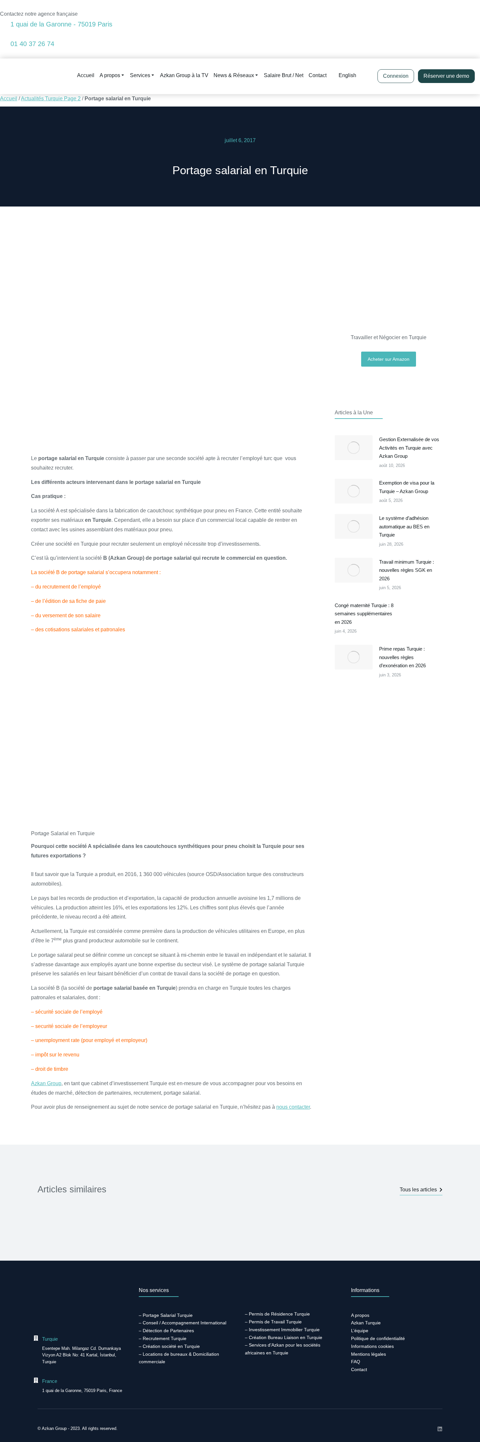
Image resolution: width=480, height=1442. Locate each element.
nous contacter (293, 1107)
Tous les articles (418, 1189)
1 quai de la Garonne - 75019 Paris (61, 24)
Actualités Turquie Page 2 (51, 98)
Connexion (395, 76)
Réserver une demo (446, 76)
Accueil (8, 98)
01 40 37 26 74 (32, 43)
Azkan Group (46, 1083)
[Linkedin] (439, 1429)
